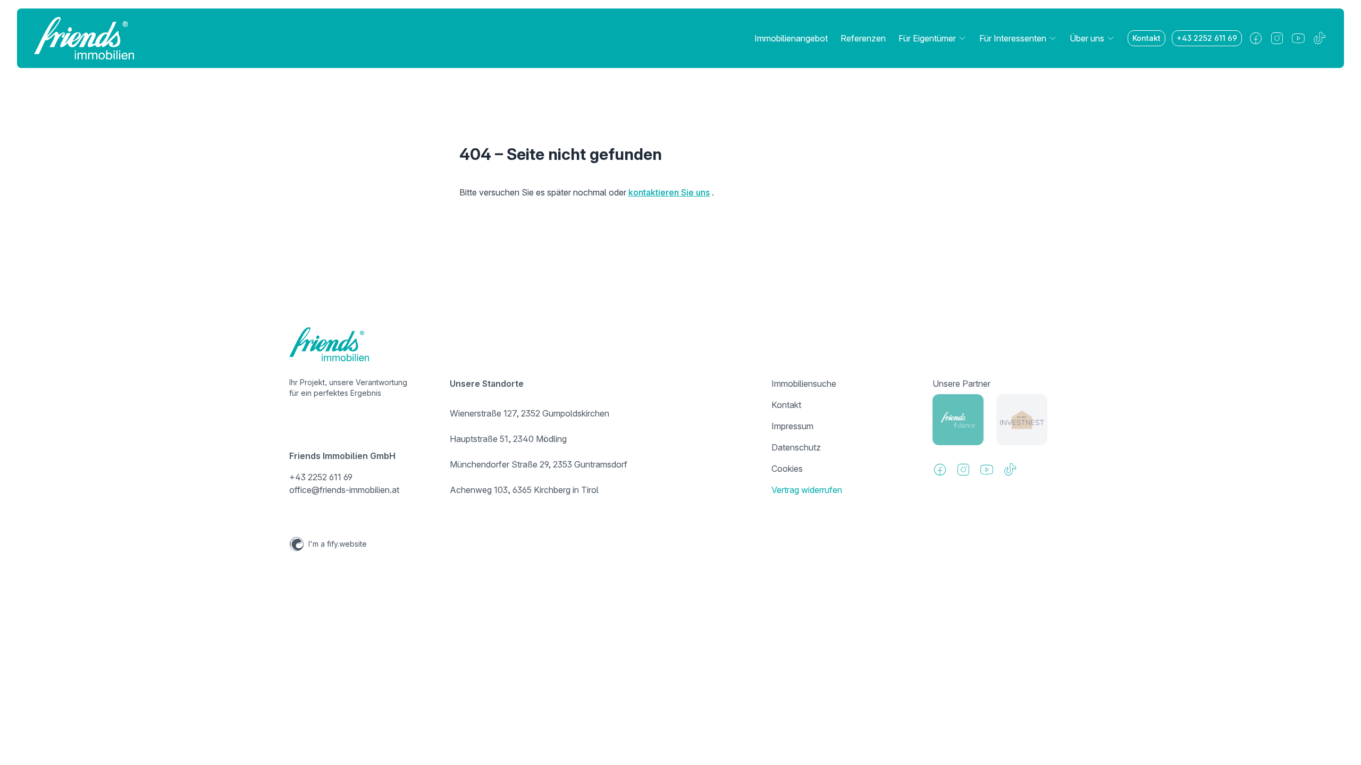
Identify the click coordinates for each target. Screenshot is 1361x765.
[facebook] (1255, 38)
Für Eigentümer (927, 38)
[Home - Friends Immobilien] (84, 38)
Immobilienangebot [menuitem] (791, 38)
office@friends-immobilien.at (344, 489)
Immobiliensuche (803, 383)
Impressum (792, 426)
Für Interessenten (1012, 38)
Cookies (787, 468)
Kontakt (1146, 37)
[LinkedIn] (1298, 38)
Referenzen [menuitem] (863, 38)
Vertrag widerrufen (806, 489)
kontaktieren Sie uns (669, 192)
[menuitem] (932, 38)
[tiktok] (1319, 38)
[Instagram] (1277, 38)
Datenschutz (796, 447)
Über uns (1087, 38)
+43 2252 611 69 (1207, 37)
